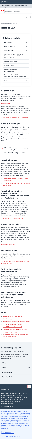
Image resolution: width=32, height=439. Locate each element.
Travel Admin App (9, 50)
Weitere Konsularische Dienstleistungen (10, 70)
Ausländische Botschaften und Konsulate (14, 118)
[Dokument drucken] (26, 17)
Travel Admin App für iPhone (12, 324)
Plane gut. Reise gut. (10, 46)
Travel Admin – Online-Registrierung (12, 218)
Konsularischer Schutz (8, 244)
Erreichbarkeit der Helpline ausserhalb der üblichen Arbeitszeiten (15, 75)
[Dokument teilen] (30, 17)
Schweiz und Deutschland (12, 11)
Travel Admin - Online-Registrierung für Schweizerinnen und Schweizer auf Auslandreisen (14, 55)
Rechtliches (4, 428)
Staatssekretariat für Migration (12, 316)
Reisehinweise (5, 103)
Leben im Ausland (9, 65)
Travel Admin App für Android (12, 327)
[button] (29, 386)
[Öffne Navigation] (29, 11)
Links (5, 80)
